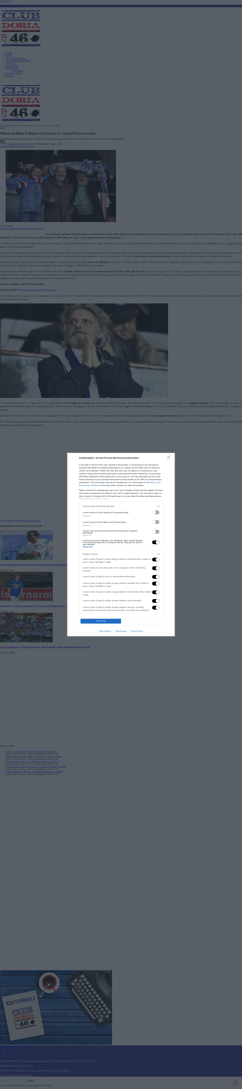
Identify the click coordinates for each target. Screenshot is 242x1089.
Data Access (121, 631)
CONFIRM (101, 621)
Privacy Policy (137, 631)
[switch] (155, 512)
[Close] (169, 458)
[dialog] (121, 544)
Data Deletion (105, 631)
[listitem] (121, 506)
